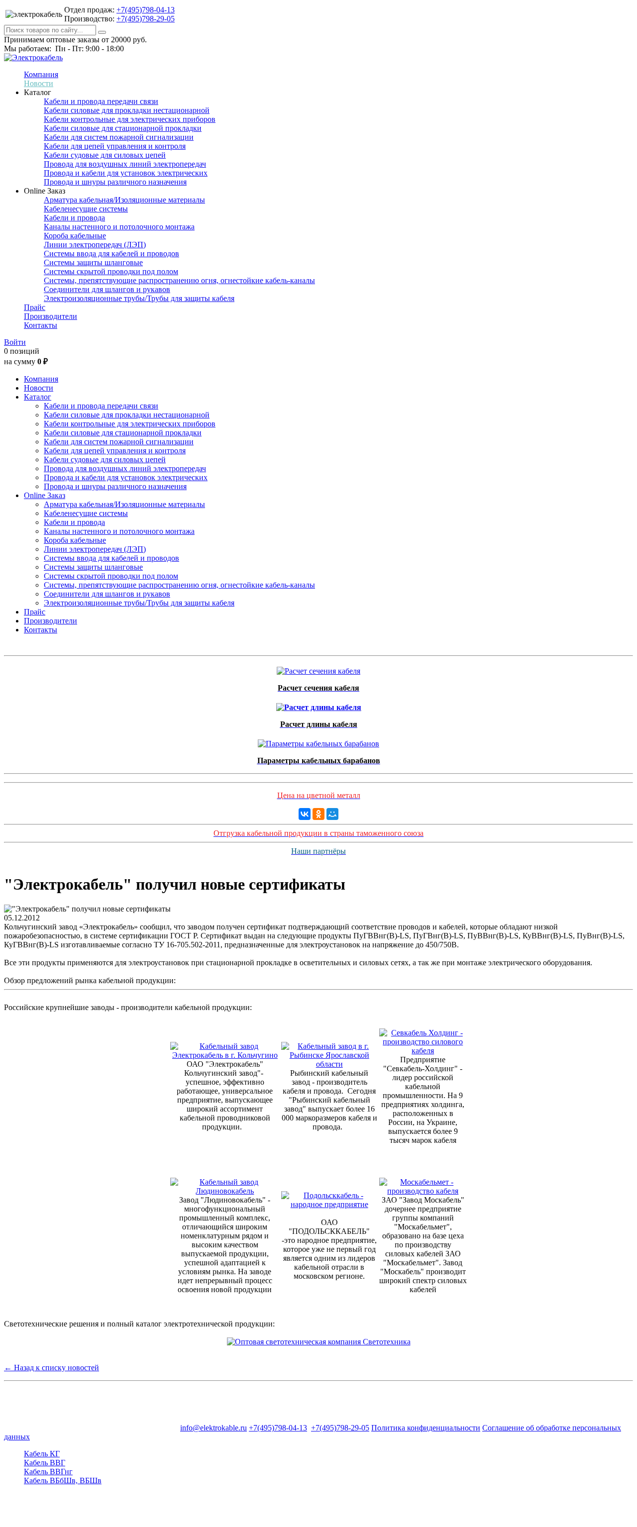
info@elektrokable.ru (213, 1428)
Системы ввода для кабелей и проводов (111, 253)
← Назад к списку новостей (51, 1367)
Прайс (34, 307)
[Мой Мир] (332, 814)
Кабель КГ (42, 1453)
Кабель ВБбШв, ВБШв (63, 1480)
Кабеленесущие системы (86, 208)
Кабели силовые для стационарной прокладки (123, 128)
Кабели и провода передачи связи (101, 101)
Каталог (37, 397)
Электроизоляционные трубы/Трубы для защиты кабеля (139, 298)
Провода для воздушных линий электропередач (125, 164)
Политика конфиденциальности (425, 1428)
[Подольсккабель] (329, 1204)
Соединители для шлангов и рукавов (107, 289)
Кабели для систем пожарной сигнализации (119, 137)
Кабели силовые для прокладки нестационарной (127, 110)
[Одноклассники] (318, 814)
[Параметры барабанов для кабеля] (318, 741)
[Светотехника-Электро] (319, 1341)
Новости (38, 83)
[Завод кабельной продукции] (225, 1191)
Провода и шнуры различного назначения (115, 182)
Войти (15, 342)
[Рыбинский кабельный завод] (329, 1064)
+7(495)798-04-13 (145, 9)
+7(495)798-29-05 (145, 18)
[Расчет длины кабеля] (318, 705)
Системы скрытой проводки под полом (111, 271)
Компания (41, 74)
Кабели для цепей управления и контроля (115, 146)
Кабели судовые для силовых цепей (105, 155)
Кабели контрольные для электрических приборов (129, 119)
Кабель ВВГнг (48, 1471)
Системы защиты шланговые (93, 262)
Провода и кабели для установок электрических (126, 173)
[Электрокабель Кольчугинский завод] (225, 1055)
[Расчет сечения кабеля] (318, 668)
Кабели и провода (74, 217)
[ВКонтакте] (305, 814)
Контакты (40, 325)
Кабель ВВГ (44, 1462)
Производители (50, 316)
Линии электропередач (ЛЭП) (95, 244)
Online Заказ (44, 495)
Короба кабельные (75, 235)
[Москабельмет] (423, 1191)
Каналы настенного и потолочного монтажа (119, 226)
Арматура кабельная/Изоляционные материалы (124, 200)
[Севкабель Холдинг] (423, 1050)
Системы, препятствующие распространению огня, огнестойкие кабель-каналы (179, 280)
